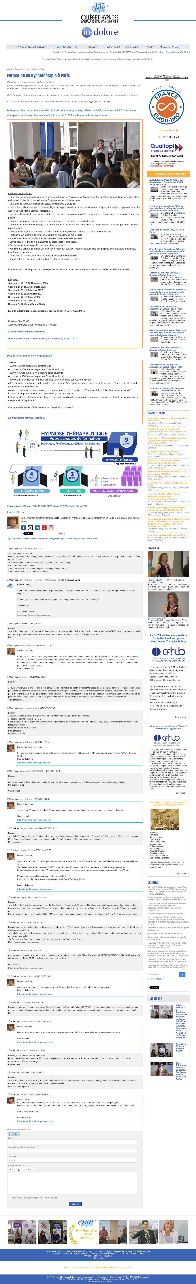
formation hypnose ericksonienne (27, 539)
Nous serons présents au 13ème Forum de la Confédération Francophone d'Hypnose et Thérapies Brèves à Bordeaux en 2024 (168, 522)
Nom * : (11, 1138)
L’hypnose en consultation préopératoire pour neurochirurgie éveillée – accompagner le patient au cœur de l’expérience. (167, 906)
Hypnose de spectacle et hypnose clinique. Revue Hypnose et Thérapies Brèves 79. (168, 966)
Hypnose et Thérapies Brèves (30, 47)
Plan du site (98, 1258)
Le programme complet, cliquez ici (26, 331)
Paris (95, 539)
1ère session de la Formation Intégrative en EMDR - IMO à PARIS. (166, 307)
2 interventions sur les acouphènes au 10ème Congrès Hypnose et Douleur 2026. (167, 898)
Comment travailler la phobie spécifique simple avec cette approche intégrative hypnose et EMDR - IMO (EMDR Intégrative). (168, 953)
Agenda (150, 47)
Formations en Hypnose (158, 423)
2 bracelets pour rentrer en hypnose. (165, 933)
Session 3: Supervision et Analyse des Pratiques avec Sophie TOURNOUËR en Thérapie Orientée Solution (72, 52)
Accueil (9, 69)
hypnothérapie (72, 539)
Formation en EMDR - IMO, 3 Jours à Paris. (151, 52)
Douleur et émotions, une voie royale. (165, 914)
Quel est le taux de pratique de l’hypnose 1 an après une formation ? (167, 430)
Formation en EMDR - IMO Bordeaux (166, 388)
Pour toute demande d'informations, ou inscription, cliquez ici (41, 338)
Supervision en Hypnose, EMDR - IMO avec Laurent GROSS (167, 472)
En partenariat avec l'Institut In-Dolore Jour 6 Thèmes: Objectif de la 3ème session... (173, 298)
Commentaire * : (16, 1166)
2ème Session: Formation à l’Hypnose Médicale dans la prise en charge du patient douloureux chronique (167, 251)
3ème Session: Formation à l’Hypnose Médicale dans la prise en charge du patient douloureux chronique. (167, 292)
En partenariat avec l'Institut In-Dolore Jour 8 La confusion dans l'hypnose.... (173, 339)
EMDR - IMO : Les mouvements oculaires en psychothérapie (164, 461)
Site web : (13, 1156)
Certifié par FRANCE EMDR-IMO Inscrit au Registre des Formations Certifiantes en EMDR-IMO (166, 77)
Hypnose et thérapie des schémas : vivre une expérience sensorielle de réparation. (167, 960)
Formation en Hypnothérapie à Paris (30, 69)
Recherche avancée (156, 979)
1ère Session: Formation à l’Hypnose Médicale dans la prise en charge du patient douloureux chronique (167, 208)
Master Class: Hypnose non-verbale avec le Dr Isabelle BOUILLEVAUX (166, 508)
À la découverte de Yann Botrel (164, 451)
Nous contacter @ (168, 130)
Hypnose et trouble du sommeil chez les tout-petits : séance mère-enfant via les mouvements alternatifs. (167, 945)
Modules (92, 47)
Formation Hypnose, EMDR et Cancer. (181, 1047)
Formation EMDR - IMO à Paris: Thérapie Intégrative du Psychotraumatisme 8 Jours (164, 496)
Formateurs (131, 47)
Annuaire (165, 47)
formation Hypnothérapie (54, 539)
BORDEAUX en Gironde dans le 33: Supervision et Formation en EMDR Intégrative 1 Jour (166, 182)
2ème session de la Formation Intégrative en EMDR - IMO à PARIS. (166, 365)
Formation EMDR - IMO (66, 47)
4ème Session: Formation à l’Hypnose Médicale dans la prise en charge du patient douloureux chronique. (167, 332)
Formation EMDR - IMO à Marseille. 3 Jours (167, 620)
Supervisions (114, 47)
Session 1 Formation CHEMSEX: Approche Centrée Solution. (164, 274)
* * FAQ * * (176, 47)
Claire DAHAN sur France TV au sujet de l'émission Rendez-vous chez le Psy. (181, 1071)
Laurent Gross (15, 512)
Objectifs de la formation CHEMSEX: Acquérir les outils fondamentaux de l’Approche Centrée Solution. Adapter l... (173, 280)
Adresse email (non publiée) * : (23, 1147)
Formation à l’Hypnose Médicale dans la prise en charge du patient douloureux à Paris (167, 440)
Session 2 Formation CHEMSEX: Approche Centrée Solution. (164, 349)
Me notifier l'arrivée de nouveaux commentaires (34, 1198)
